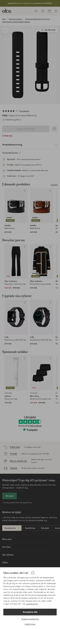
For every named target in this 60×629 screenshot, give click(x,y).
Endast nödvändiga (30, 619)
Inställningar (30, 624)
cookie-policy (32, 604)
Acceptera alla (30, 612)
